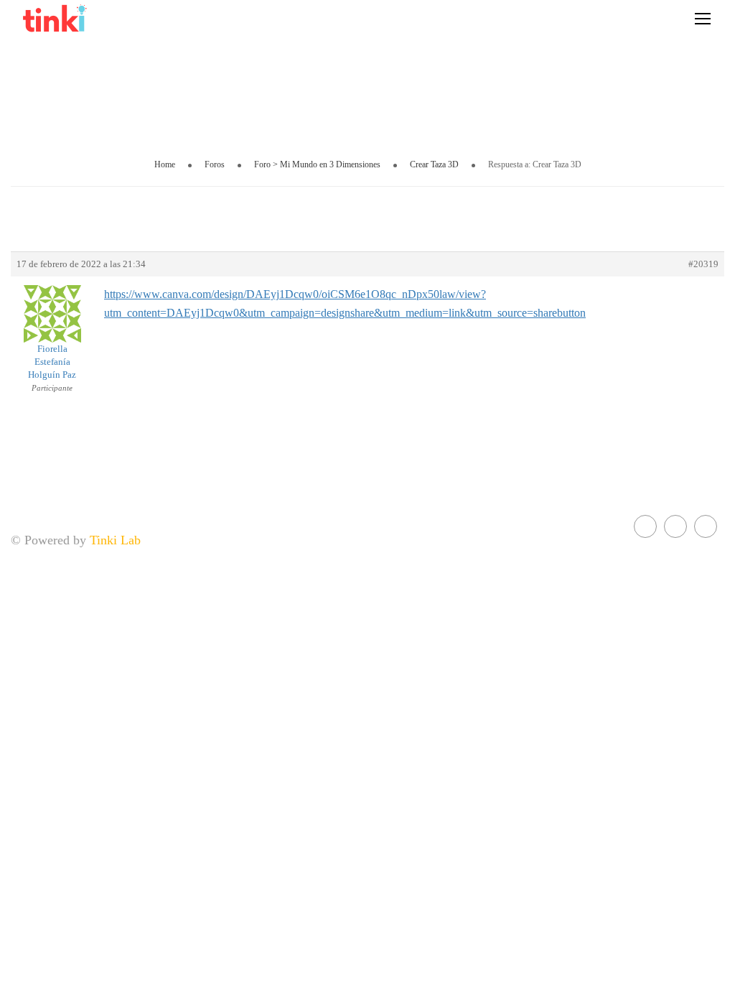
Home (164, 164)
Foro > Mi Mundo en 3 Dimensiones (317, 164)
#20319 (703, 264)
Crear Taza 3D (434, 164)
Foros (215, 164)
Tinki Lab (115, 540)
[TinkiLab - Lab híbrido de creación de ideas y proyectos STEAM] (93, 18)
